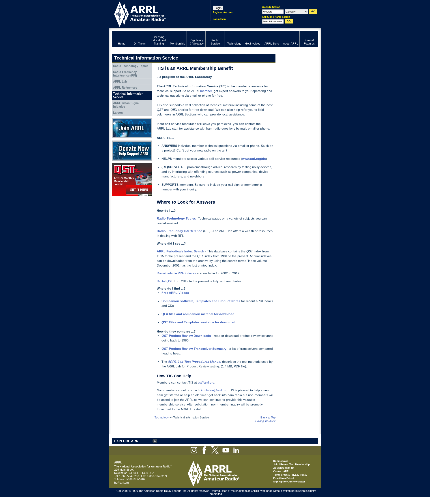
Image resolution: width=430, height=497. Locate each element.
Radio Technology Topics (130, 66)
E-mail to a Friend (283, 478)
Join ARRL (118, 119)
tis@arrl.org (206, 382)
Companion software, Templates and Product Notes (200, 301)
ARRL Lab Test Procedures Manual (194, 361)
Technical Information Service (128, 95)
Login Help (219, 19)
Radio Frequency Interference (179, 231)
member (206, 91)
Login (218, 8)
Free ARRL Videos (175, 292)
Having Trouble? (265, 421)
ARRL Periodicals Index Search (180, 251)
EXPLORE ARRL (127, 441)
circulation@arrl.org (213, 390)
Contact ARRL (281, 471)
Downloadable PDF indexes (176, 273)
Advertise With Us (283, 468)
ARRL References (125, 87)
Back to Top (267, 417)
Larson (118, 112)
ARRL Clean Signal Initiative (126, 104)
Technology (162, 417)
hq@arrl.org (121, 482)
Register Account (223, 12)
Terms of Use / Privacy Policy (290, 475)
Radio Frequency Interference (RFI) (125, 73)
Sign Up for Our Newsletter (289, 481)
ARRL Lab (120, 81)
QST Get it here (121, 164)
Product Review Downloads (186, 335)
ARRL (155, 13)
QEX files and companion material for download (197, 314)
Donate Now (119, 142)
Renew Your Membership (295, 464)
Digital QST (165, 281)
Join (275, 464)
